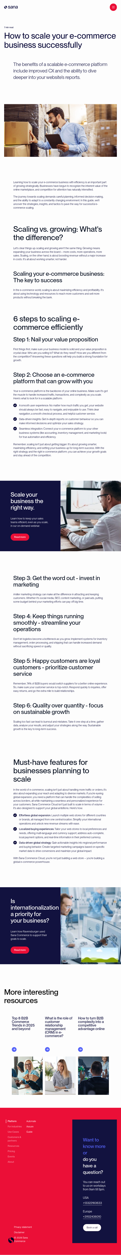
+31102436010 (92, 1216)
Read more (20, 537)
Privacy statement (23, 1227)
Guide (29, 1131)
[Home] (11, 7)
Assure (29, 1126)
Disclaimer (19, 1232)
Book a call (92, 1227)
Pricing (11, 1151)
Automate (31, 1121)
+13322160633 (92, 1203)
